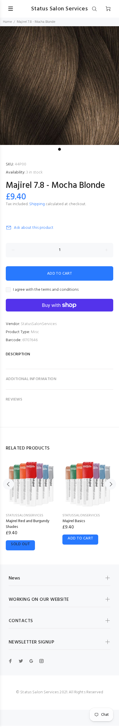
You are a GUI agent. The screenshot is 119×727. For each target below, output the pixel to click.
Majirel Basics (73, 521)
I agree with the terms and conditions (46, 290)
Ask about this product (33, 227)
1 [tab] (59, 149)
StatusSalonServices (39, 324)
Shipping (37, 204)
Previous (8, 484)
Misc (35, 332)
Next (110, 484)
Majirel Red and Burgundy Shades (27, 524)
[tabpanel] (59, 85)
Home (7, 22)
